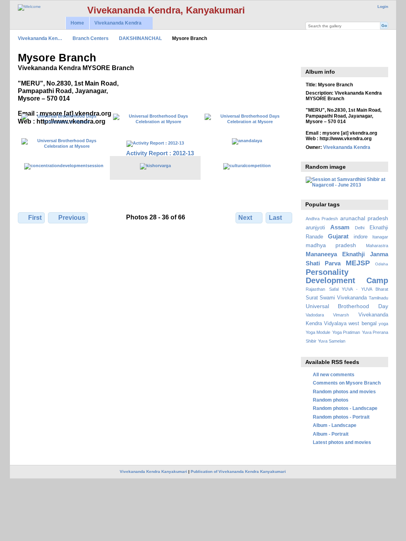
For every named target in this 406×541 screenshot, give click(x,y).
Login (382, 6)
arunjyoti (315, 227)
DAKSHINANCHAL (140, 38)
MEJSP (358, 263)
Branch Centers (91, 38)
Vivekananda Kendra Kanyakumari (153, 471)
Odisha (381, 264)
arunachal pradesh (364, 218)
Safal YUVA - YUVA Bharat (358, 289)
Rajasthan (315, 289)
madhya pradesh (331, 245)
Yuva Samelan (331, 341)
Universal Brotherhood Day (347, 306)
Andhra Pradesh (322, 218)
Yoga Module (318, 332)
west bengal (362, 323)
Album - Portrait (331, 433)
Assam (339, 227)
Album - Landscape (334, 425)
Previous (71, 217)
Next (245, 217)
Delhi (359, 227)
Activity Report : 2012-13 (160, 153)
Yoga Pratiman (346, 332)
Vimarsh (341, 314)
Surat (312, 298)
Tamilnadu (378, 297)
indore (361, 237)
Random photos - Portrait (341, 416)
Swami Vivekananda (343, 298)
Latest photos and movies (342, 442)
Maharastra (377, 245)
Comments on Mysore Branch (347, 382)
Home (77, 23)
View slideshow (309, 57)
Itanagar (380, 236)
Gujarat (338, 236)
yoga (383, 323)
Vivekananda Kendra (115, 23)
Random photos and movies (344, 391)
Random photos (331, 399)
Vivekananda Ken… (40, 38)
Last (275, 217)
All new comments (333, 374)
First (35, 217)
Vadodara (315, 314)
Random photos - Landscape (345, 408)
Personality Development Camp (347, 276)
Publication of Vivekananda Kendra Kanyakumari (238, 471)
